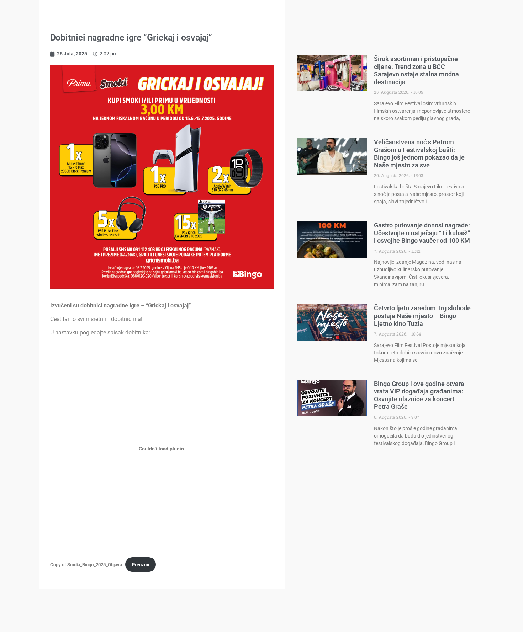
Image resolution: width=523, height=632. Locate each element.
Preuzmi (140, 564)
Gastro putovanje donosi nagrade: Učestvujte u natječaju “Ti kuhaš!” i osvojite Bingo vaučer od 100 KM (422, 232)
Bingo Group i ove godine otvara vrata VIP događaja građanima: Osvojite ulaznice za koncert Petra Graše (419, 395)
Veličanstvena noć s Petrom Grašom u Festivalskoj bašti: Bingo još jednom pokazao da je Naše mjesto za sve (419, 153)
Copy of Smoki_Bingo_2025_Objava (86, 564)
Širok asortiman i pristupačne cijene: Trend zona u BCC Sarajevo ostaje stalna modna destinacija (416, 70)
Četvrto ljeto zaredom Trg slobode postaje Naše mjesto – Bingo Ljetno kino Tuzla (422, 315)
